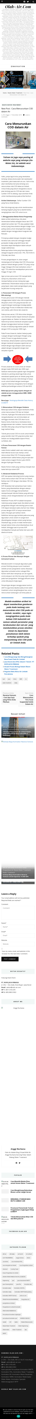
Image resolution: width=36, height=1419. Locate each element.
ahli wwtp (11, 727)
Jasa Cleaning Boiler (8, 1284)
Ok (18, 1416)
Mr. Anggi (6, 115)
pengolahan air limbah (9, 1303)
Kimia (14, 679)
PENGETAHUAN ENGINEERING (10, 1299)
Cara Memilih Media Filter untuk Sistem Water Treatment (22, 1182)
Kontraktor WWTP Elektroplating (23, 1292)
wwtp (15, 683)
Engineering (6, 1280)
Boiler (28, 1258)
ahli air (5, 727)
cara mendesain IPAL (16, 1261)
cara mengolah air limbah (9, 1265)
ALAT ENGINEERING (8, 1258)
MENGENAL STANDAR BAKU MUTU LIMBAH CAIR (21, 1200)
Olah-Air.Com (18, 6)
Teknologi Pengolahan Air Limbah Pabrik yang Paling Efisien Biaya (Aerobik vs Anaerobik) (17, 733)
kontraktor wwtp (20, 727)
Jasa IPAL (18, 1284)
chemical (5, 1269)
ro (25, 679)
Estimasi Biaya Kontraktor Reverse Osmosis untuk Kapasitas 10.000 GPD (16, 875)
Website (4, 940)
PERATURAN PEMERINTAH (9, 1311)
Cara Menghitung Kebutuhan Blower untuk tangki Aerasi (21, 1191)
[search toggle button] (33, 1)
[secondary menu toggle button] (2, 1)
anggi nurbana (20, 1258)
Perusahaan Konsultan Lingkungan (12, 1314)
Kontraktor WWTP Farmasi (9, 1295)
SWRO (16, 1322)
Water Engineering (23, 1326)
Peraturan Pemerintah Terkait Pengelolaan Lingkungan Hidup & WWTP (22, 1210)
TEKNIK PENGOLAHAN (26, 1322)
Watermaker (6, 1329)
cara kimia (5, 1261)
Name (3, 923)
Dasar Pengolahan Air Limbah (10, 1273)
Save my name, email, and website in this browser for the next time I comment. (16, 952)
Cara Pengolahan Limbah (26, 1265)
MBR (21, 679)
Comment (4, 904)
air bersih (20, 1254)
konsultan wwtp (7, 1288)
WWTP (4, 1333)
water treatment (7, 683)
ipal (4, 679)
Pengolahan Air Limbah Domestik (11, 1307)
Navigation (19, 66)
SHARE (4, 1322)
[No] (34, 1413)
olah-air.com (23, 1295)
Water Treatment (21, 730)
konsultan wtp (28, 1284)
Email (3, 932)
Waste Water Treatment (11, 105)
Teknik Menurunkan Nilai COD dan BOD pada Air (22, 1218)
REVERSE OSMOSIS (25, 1318)
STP (10, 1322)
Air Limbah (29, 1254)
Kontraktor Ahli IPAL (19, 1288)
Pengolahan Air (8, 870)
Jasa (9, 679)
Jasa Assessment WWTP (23, 1280)
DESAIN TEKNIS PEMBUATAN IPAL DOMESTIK (14, 1276)
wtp (26, 1329)
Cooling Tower (14, 1269)
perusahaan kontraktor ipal (10, 1318)
